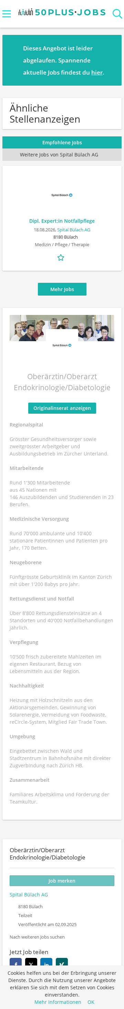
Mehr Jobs (62, 289)
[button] (111, 60)
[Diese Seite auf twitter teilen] (31, 964)
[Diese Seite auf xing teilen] (62, 964)
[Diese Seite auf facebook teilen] (16, 964)
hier (97, 72)
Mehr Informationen (57, 1002)
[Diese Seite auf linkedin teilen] (46, 964)
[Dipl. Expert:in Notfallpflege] (62, 195)
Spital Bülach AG (73, 230)
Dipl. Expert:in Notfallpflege (62, 221)
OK (90, 1002)
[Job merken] (62, 256)
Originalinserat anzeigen (62, 408)
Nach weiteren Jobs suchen (37, 937)
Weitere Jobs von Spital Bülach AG (59, 154)
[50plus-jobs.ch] (62, 10)
